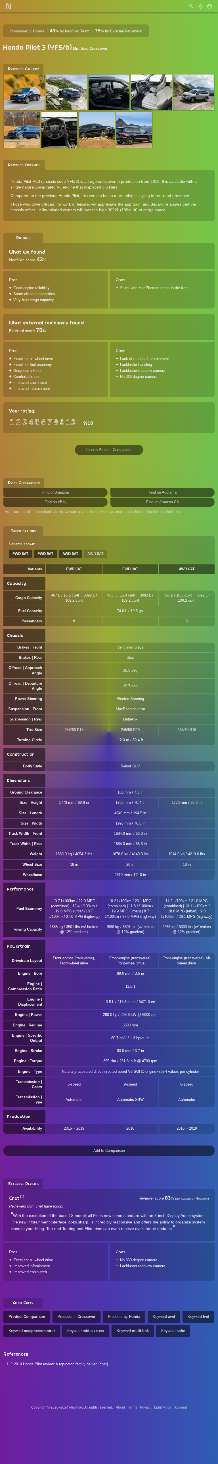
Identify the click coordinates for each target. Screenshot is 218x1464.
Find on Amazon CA (162, 502)
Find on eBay (55, 502)
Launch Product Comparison (109, 450)
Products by (124, 1316)
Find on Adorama (163, 492)
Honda (38, 31)
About (120, 1407)
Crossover (19, 31)
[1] (22, 1196)
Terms (132, 1407)
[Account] (209, 6)
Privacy (145, 1407)
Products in (76, 1316)
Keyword (164, 1316)
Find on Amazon (55, 492)
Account (180, 1407)
